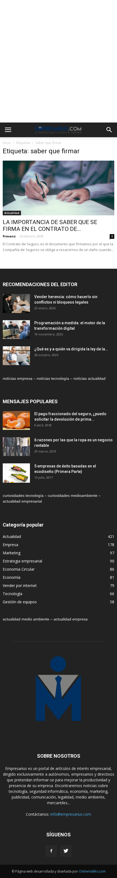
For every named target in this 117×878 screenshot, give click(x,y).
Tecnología (12, 593)
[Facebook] (51, 851)
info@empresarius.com (70, 814)
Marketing (11, 552)
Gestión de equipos (20, 601)
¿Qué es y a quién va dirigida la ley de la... (71, 349)
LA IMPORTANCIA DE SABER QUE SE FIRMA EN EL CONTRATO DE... (50, 225)
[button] (109, 130)
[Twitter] (65, 851)
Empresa (10, 544)
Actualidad (11, 213)
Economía (11, 577)
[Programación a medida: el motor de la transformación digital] (16, 329)
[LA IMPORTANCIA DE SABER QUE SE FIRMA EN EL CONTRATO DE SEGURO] (58, 188)
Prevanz (9, 236)
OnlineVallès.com (92, 871)
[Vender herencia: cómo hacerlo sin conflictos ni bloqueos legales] (16, 303)
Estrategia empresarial (22, 561)
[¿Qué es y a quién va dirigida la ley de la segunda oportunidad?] (16, 355)
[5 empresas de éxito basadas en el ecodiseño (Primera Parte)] (16, 473)
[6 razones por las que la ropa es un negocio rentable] (16, 446)
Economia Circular (19, 569)
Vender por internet (20, 585)
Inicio (7, 142)
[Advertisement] (58, 61)
